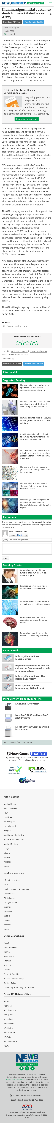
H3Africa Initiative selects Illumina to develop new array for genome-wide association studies (35, 437)
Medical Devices (11, 844)
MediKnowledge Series (14, 835)
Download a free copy (27, 119)
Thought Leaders (11, 826)
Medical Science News (18, 354)
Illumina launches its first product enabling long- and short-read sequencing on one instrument (35, 404)
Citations (8, 372)
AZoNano (8, 1006)
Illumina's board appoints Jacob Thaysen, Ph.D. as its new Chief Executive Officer (34, 486)
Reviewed (10, 34)
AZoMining (8, 1028)
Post (5, 558)
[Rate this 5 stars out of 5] (36, 342)
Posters (7, 857)
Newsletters (9, 956)
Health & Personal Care (14, 839)
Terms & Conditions (12, 974)
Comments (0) (8, 358)
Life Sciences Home (12, 880)
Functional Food (11, 808)
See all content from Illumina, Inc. (18, 742)
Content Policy (10, 983)
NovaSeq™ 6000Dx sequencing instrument (32, 728)
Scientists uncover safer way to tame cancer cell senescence (33, 587)
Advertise (8, 965)
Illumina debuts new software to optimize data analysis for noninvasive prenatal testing (34, 387)
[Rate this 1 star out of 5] (18, 342)
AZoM (6, 1001)
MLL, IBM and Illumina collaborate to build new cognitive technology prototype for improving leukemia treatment (35, 454)
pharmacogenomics (12, 237)
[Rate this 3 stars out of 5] (27, 342)
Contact (7, 969)
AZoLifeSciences (11, 1041)
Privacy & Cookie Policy (13, 978)
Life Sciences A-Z (11, 893)
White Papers (9, 821)
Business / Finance (19, 351)
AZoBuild (8, 1037)
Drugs (6, 848)
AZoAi (6, 1046)
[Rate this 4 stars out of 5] (31, 342)
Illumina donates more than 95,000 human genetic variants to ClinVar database (35, 420)
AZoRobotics (9, 1019)
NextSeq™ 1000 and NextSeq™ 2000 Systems (31, 716)
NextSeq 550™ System (27, 703)
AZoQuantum (9, 1032)
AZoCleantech (10, 1010)
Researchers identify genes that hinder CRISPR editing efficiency (34, 634)
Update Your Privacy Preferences (26, 1095)
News (6, 813)
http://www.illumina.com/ (14, 326)
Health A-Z (8, 817)
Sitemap (7, 960)
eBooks (7, 853)
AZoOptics (8, 1014)
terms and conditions (15, 1079)
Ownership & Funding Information (19, 987)
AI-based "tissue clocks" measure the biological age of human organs (35, 602)
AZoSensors (9, 1023)
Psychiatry (31, 184)
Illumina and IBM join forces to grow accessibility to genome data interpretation (35, 469)
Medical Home (10, 804)
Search (7, 952)
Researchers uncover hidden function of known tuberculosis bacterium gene (33, 573)
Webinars (8, 911)
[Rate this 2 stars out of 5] (22, 342)
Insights (7, 830)
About (6, 943)
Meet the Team (10, 947)
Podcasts (7, 862)
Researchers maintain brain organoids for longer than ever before (33, 620)
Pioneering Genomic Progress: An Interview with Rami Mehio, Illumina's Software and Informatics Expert (35, 503)
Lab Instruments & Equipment (17, 889)
